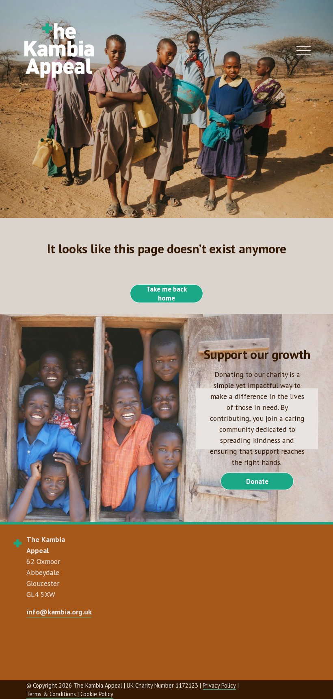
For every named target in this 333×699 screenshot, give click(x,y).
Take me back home (166, 294)
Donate (257, 481)
